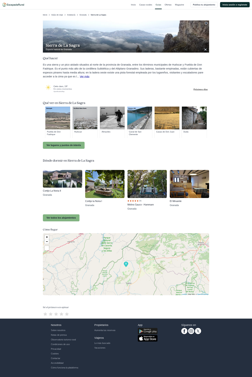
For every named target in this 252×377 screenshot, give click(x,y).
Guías (158, 5)
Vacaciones (99, 347)
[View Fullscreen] (47, 248)
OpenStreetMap (202, 294)
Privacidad (56, 349)
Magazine (179, 5)
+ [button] (47, 237)
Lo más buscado (102, 343)
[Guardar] (205, 22)
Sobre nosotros (58, 330)
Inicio (133, 5)
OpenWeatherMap (59, 91)
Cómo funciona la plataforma (64, 367)
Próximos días (201, 89)
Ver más (84, 76)
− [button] (47, 241)
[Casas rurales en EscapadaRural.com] (13, 5)
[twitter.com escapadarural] (198, 333)
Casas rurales (145, 5)
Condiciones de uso (60, 344)
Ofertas (168, 5)
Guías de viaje (57, 15)
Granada (83, 15)
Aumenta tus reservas (105, 330)
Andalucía (71, 15)
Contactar (55, 358)
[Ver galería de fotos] (206, 49)
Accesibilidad (57, 363)
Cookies (55, 353)
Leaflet (184, 294)
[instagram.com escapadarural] (191, 333)
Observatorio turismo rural (63, 339)
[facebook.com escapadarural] (184, 333)
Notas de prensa (59, 335)
